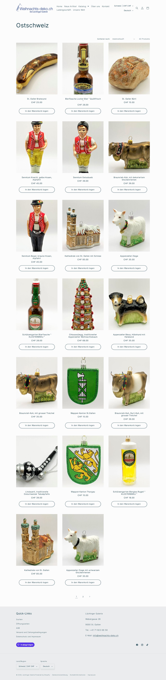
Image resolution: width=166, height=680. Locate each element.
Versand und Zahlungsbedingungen (31, 632)
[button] (137, 8)
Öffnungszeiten (22, 624)
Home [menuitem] (59, 6)
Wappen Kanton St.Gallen (83, 413)
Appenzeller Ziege (129, 256)
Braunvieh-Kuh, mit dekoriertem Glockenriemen (129, 178)
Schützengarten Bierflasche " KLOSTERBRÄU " (36, 335)
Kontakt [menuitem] (105, 6)
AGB (18, 628)
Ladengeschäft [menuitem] (64, 10)
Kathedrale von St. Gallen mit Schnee (83, 256)
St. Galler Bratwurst (36, 99)
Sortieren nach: (103, 39)
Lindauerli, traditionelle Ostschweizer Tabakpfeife (37, 492)
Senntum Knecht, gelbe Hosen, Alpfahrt (37, 178)
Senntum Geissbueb (83, 177)
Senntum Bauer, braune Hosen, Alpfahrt (37, 257)
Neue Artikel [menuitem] (70, 6)
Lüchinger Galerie (29, 675)
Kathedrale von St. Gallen (36, 570)
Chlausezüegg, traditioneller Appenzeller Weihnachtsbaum (83, 335)
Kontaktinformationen (77, 675)
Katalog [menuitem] (82, 6)
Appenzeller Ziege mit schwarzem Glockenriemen (83, 571)
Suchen (19, 619)
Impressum (92, 675)
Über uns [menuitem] (95, 6)
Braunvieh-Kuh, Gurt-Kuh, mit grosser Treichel (129, 414)
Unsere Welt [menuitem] (79, 10)
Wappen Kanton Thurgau (83, 491)
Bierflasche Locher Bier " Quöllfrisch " (83, 100)
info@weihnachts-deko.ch (105, 635)
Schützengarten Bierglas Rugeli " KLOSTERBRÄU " (129, 492)
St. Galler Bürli (129, 99)
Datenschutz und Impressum (28, 636)
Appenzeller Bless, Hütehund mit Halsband (129, 335)
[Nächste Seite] (89, 596)
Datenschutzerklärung (60, 675)
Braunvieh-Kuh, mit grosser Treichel (36, 413)
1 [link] (76, 596)
